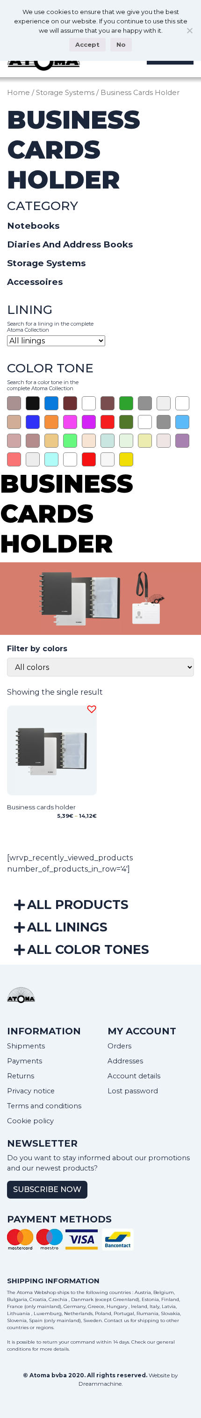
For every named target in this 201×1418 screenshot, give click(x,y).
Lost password (133, 1091)
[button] (90, 708)
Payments (24, 1061)
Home (18, 92)
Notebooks (33, 225)
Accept (87, 44)
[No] (189, 30)
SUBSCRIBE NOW (47, 1189)
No (121, 44)
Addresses (125, 1061)
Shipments (26, 1046)
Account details (134, 1076)
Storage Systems (65, 92)
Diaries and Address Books (70, 244)
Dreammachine (100, 1383)
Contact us (116, 1320)
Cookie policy (30, 1121)
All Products (78, 904)
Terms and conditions (44, 1106)
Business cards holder (41, 807)
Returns (20, 1076)
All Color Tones (88, 949)
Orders (119, 1046)
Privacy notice (31, 1091)
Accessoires (35, 281)
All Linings (67, 927)
